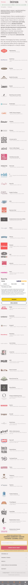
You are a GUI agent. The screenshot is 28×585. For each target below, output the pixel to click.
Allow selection (14, 302)
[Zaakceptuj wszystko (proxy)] (14, 299)
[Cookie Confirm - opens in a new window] (21, 281)
